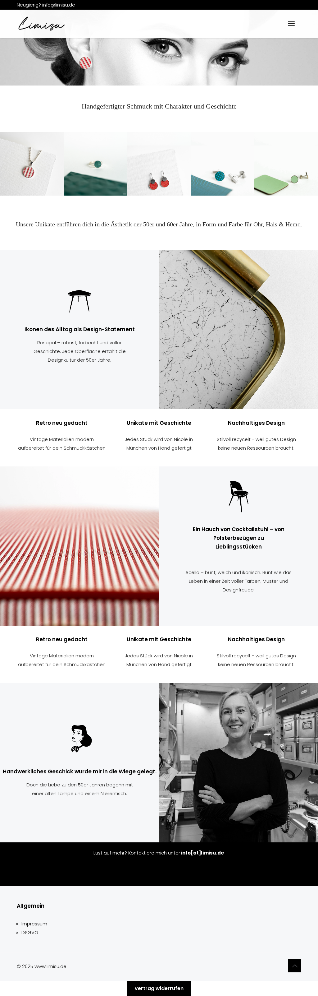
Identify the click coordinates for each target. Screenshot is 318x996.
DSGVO (29, 932)
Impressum (34, 923)
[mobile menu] (291, 23)
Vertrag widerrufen (159, 988)
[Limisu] (41, 24)
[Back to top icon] (294, 965)
